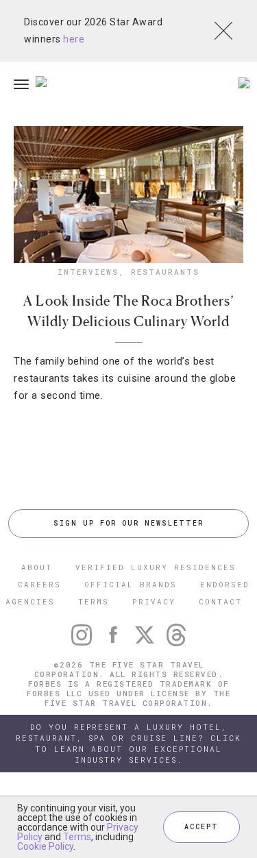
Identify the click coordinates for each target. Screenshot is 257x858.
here (73, 39)
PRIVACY (153, 601)
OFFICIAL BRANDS (130, 584)
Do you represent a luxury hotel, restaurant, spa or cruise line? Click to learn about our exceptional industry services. (128, 743)
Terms (77, 836)
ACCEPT (201, 826)
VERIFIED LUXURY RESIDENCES (155, 567)
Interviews (88, 272)
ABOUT (36, 567)
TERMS (93, 601)
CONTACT (220, 601)
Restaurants (165, 272)
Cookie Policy (45, 846)
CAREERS (39, 584)
